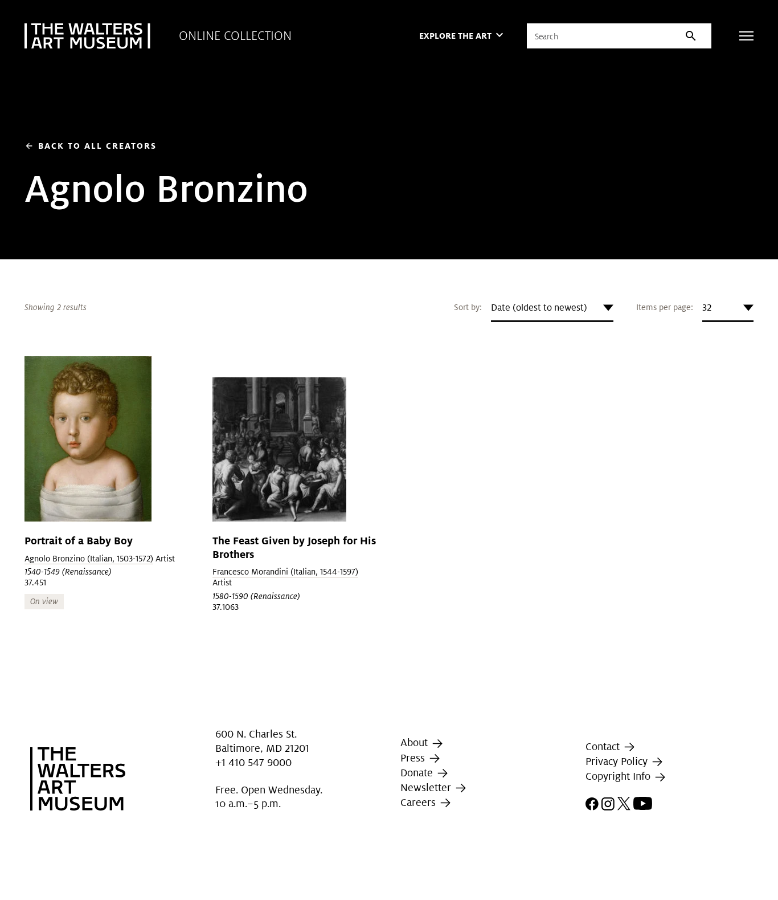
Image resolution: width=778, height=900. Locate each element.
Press (414, 757)
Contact (604, 746)
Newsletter (427, 787)
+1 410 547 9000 (253, 762)
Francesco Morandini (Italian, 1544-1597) (285, 572)
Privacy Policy (617, 761)
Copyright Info (619, 776)
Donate (418, 772)
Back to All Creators (90, 145)
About (415, 742)
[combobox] (552, 308)
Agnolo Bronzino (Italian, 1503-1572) (88, 558)
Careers (419, 802)
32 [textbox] (706, 307)
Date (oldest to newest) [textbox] (539, 307)
